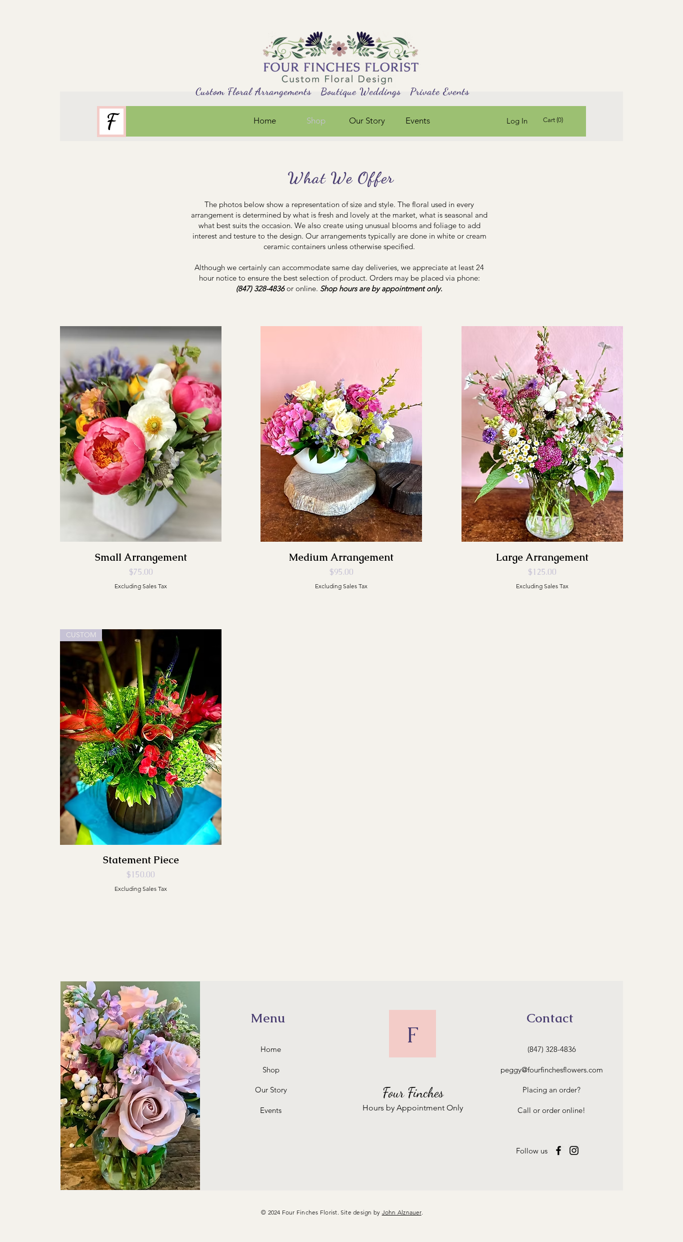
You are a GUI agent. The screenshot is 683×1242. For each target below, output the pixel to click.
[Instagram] (574, 1150)
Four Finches (413, 1092)
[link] (554, 120)
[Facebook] (558, 1150)
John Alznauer (402, 1212)
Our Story (271, 1089)
